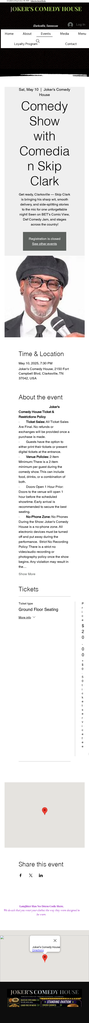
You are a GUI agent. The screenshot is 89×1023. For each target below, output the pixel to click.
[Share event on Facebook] (21, 875)
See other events (44, 244)
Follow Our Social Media (38, 1)
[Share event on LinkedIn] (41, 875)
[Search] (38, 41)
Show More (27, 574)
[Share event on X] (31, 875)
